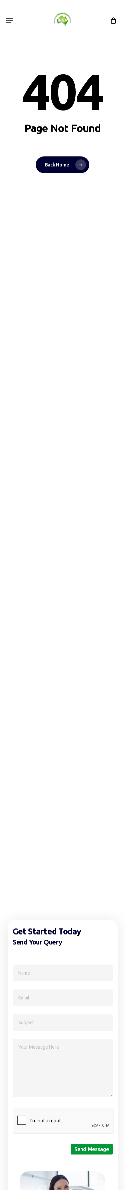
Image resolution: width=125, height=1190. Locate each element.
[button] (9, 20)
